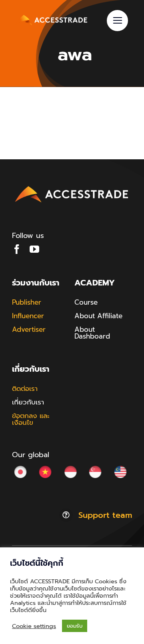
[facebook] (17, 249)
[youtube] (34, 249)
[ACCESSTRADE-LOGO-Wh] (52, 15)
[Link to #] (117, 20)
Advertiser (29, 329)
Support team (105, 515)
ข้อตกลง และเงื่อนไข (31, 419)
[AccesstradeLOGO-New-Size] (72, 186)
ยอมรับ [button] (74, 626)
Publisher (26, 302)
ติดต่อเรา (25, 388)
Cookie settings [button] (34, 626)
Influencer (28, 316)
